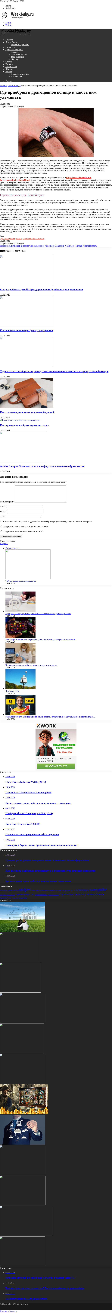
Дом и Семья (11, 42)
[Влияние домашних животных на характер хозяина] (22, 1083)
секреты (15, 898)
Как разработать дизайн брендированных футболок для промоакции (41, 289)
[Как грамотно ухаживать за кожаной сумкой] (26, 407)
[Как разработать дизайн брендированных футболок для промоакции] (26, 284)
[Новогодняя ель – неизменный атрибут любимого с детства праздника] (22, 1022)
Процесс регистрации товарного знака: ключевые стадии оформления (38, 613)
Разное (8, 71)
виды (2, 890)
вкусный (9, 890)
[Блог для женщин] (17, 18)
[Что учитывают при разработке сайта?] (22, 1144)
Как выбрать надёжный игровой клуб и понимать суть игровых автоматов (40, 639)
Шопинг (9, 69)
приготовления (53, 895)
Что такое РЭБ (12, 691)
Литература (16, 76)
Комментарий (7, 502)
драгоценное (9, 238)
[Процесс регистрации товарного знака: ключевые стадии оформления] (20, 611)
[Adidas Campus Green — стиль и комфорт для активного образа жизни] (23, 461)
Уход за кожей (17, 57)
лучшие (66, 890)
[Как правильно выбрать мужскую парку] (20, 420)
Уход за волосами (19, 54)
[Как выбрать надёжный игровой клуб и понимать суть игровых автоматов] (20, 637)
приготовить (41, 894)
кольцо (19, 238)
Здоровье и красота (14, 49)
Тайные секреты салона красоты (20, 581)
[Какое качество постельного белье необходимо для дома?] (22, 1205)
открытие (3, 895)
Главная (9, 40)
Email (3, 511)
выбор (16, 890)
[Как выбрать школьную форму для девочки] (26, 325)
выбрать (25, 890)
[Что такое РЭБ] (20, 688)
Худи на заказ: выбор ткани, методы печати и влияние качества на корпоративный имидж (54, 371)
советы (23, 897)
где (1, 238)
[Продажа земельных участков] (22, 931)
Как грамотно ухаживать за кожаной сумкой (27, 412)
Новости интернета (20, 74)
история (58, 890)
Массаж (14, 59)
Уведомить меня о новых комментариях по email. (26, 526)
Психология (11, 66)
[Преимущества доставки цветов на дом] (19, 961)
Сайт (2, 516)
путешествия (93, 894)
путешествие (70, 894)
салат (9, 898)
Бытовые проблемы (20, 44)
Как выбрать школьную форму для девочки (26, 330)
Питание (9, 64)
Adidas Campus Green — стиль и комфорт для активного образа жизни (42, 466)
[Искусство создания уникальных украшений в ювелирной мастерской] (22, 1265)
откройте (100, 890)
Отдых (8, 62)
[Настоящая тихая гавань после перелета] (22, 1174)
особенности (84, 890)
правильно (11, 895)
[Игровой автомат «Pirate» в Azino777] (24, 1113)
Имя (3, 506)
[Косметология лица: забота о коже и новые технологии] (20, 663)
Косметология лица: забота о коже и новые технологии (31, 665)
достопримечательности (45, 890)
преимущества (25, 894)
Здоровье (15, 52)
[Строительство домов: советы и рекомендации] (20, 992)
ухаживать (39, 238)
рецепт (3, 897)
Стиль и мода (11, 47)
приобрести (28, 238)
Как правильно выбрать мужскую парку (24, 425)
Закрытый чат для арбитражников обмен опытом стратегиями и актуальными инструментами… (50, 717)
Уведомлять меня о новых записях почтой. (23, 531)
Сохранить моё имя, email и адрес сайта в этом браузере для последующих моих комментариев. (47, 522)
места (73, 890)
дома (33, 890)
